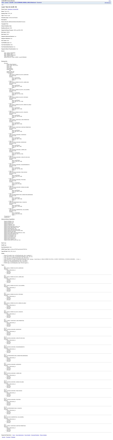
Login (110, 0)
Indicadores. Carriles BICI (13, 9)
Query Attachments (20, 435)
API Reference (108, 2)
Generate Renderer (35, 435)
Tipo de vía (39, 2)
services (6, 2)
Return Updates (43, 435)
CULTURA (11, 2)
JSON (2, 4)
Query (13, 435)
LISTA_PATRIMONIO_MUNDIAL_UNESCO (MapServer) (25, 2)
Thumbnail (8, 437)
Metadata (13, 437)
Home (3, 2)
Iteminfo (3, 437)
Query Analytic (27, 435)
